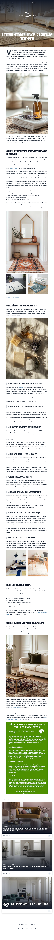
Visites (19, 2)
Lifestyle (31, 2)
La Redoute (16, 297)
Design (12, 2)
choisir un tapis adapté (14, 707)
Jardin (41, 2)
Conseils (27, 30)
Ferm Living (9, 297)
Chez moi (45, 2)
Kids (16, 2)
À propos (33, 924)
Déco (6, 2)
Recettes (36, 2)
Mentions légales (23, 924)
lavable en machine (14, 168)
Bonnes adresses (25, 2)
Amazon (21, 387)
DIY (8, 2)
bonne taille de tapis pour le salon (32, 204)
